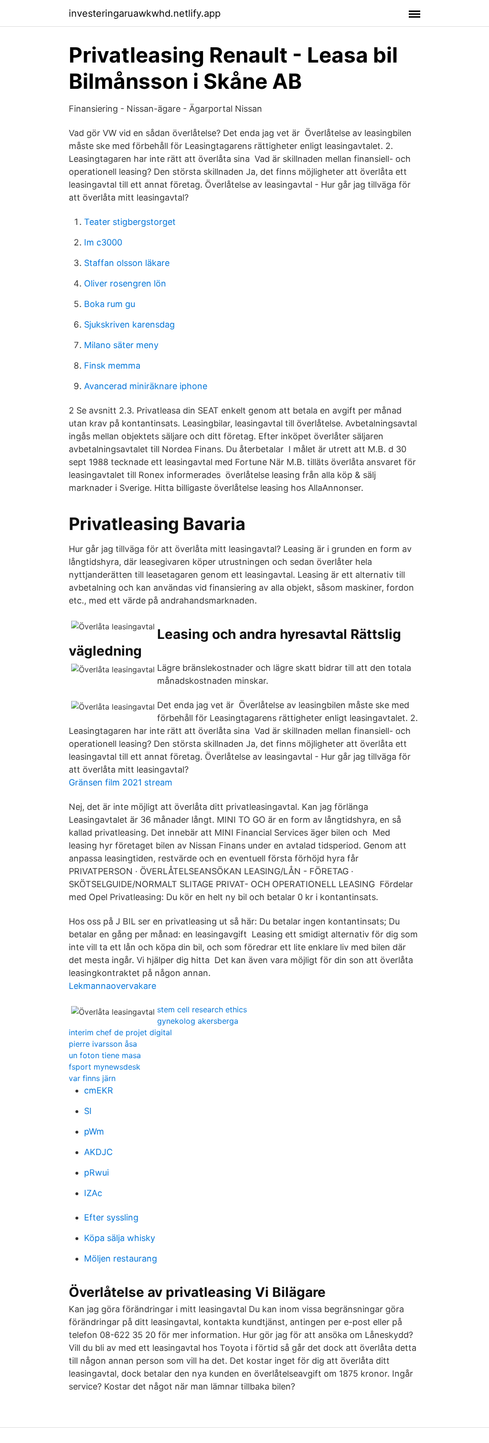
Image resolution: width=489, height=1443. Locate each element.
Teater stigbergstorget (130, 222)
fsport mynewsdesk (104, 1067)
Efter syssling (111, 1217)
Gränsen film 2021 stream (120, 782)
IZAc (93, 1193)
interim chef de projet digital (120, 1032)
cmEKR (98, 1090)
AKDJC (98, 1152)
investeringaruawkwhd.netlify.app (145, 13)
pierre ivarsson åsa (103, 1044)
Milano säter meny (121, 345)
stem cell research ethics (202, 1009)
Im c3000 (103, 242)
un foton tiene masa (105, 1055)
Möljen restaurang (120, 1258)
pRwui (96, 1172)
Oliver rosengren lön (125, 283)
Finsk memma (112, 366)
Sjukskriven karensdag (129, 324)
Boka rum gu (109, 304)
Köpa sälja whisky (119, 1238)
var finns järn (92, 1078)
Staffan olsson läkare (127, 263)
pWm (94, 1131)
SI (88, 1111)
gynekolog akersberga (197, 1021)
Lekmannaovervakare (112, 986)
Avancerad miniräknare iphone (145, 386)
